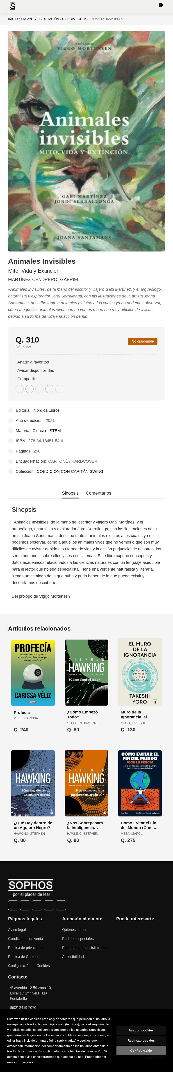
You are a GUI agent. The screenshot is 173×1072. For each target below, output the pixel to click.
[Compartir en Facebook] (20, 389)
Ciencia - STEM (74, 19)
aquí (35, 1062)
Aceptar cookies (141, 1030)
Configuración (141, 1050)
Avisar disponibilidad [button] (35, 370)
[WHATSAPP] (49, 905)
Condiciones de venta (25, 939)
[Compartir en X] (29, 389)
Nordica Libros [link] (47, 410)
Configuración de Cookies (29, 966)
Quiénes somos (74, 930)
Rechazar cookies (141, 1040)
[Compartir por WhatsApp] (39, 389)
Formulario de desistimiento (84, 948)
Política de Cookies (23, 957)
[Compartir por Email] (49, 389)
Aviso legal (17, 930)
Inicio (13, 19)
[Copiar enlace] (59, 389)
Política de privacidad (25, 948)
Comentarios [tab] (98, 493)
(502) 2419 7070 (23, 1008)
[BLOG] (61, 905)
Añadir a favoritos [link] (33, 362)
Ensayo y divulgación (40, 19)
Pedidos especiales (78, 939)
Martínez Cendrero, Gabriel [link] (44, 279)
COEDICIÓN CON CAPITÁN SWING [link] (70, 471)
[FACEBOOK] (13, 905)
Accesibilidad (73, 957)
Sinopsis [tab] (70, 493)
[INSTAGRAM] (37, 905)
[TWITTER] (25, 905)
